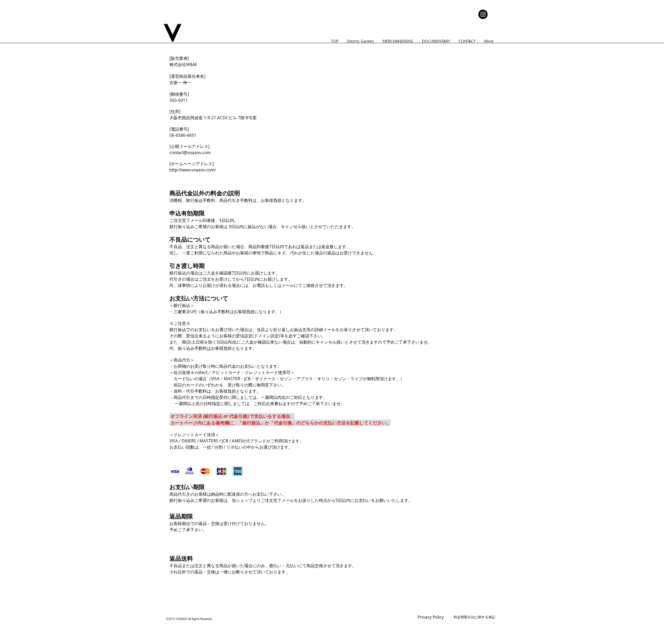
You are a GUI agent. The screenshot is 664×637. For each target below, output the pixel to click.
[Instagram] (483, 14)
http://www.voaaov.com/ (193, 169)
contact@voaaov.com (190, 152)
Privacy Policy (431, 617)
